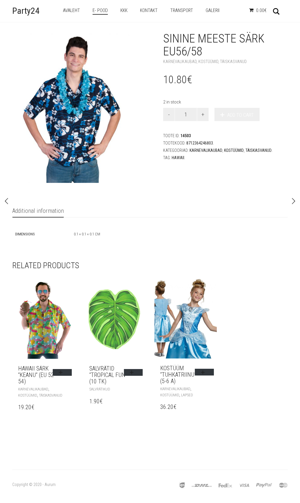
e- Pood (100, 10)
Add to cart (240, 115)
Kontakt (149, 10)
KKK (123, 10)
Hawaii (178, 157)
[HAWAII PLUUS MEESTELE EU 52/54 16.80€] (293, 201)
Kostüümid (208, 61)
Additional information (38, 210)
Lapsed (187, 395)
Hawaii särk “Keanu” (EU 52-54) (37, 375)
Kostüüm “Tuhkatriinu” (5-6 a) (178, 375)
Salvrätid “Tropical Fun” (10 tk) (108, 375)
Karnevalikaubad (180, 61)
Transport (181, 10)
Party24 (26, 11)
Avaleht (71, 10)
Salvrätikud (99, 389)
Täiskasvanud (233, 61)
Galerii (212, 10)
